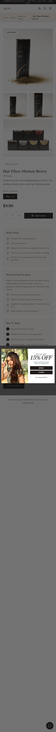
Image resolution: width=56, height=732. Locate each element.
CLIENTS (41, 372)
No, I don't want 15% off (41, 377)
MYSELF (41, 368)
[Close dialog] (54, 349)
